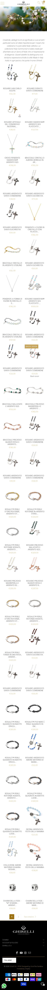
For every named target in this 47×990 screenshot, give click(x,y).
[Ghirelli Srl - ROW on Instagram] (25, 953)
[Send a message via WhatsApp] (4, 986)
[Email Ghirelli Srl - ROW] (29, 953)
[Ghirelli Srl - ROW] (23, 3)
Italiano (8, 960)
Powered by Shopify (23, 969)
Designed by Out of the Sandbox (32, 966)
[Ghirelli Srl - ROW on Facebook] (17, 953)
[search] (39, 3)
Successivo (29, 917)
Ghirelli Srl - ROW (15, 966)
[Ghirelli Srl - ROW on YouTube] (21, 953)
